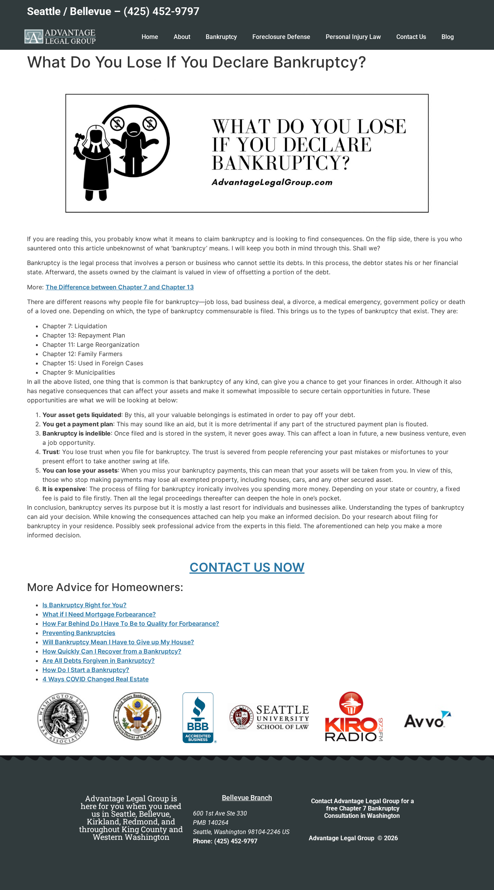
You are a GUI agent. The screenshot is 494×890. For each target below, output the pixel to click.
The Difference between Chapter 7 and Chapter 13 (120, 287)
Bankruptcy (221, 37)
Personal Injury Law (353, 37)
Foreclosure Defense (281, 37)
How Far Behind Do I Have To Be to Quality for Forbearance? (130, 623)
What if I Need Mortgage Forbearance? (99, 614)
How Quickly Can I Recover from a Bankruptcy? (111, 651)
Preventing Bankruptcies (78, 633)
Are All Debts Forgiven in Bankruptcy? (98, 660)
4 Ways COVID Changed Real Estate (95, 679)
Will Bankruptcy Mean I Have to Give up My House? (118, 642)
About (182, 37)
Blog (448, 37)
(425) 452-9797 (162, 11)
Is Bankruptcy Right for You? (84, 605)
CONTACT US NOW (247, 567)
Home (150, 37)
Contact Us (411, 37)
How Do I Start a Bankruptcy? (85, 670)
